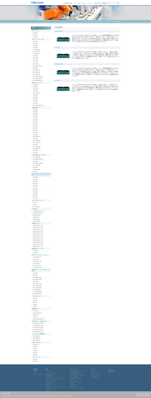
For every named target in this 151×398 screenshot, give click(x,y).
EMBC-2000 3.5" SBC (38, 244)
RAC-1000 (35, 183)
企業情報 (66, 3)
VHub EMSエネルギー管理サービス (78, 375)
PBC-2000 (35, 113)
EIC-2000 (35, 196)
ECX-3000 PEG (36, 49)
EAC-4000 (35, 190)
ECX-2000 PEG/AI (37, 66)
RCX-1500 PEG (36, 70)
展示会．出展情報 (37, 374)
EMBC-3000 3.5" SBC (38, 238)
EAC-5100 (57, 47)
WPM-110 (35, 361)
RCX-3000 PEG (36, 51)
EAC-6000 (35, 185)
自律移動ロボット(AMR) (75, 378)
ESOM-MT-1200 (36, 215)
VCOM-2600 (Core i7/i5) (38, 211)
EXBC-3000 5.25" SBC (38, 225)
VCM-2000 (35, 84)
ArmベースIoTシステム (37, 200)
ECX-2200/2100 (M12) (38, 159)
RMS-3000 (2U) (36, 338)
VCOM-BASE (36, 217)
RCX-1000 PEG (36, 72)
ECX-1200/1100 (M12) (38, 163)
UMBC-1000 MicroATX (38, 242)
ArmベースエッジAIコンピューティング (104, 21)
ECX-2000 (35, 97)
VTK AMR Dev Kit (37, 257)
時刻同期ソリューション (38, 248)
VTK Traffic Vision (37, 261)
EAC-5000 (35, 187)
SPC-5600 (35, 101)
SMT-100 (35, 304)
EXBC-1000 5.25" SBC (38, 240)
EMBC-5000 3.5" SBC (38, 231)
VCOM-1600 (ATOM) (37, 213)
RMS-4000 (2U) (36, 336)
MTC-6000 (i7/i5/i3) (37, 293)
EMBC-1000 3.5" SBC (38, 246)
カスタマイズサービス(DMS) (76, 388)
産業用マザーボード (37, 223)
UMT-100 (35, 300)
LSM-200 (35, 346)
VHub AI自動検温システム (76, 374)
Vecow (37, 2)
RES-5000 (35, 124)
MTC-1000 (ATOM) (37, 287)
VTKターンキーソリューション (39, 255)
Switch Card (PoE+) (37, 313)
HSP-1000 (35, 250)
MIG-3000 (35, 43)
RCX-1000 (35, 161)
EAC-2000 (35, 194)
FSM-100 (35, 352)
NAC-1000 (35, 181)
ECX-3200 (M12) (37, 157)
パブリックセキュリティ (75, 381)
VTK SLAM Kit (36, 263)
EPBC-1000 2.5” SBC (38, 234)
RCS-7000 (35, 171)
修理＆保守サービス (95, 377)
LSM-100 (35, 348)
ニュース (35, 372)
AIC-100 (35, 204)
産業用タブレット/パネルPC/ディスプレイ (40, 270)
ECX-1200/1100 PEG (38, 78)
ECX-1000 (35, 99)
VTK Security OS (37, 265)
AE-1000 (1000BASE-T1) (38, 319)
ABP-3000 (35, 130)
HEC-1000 (35, 91)
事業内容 (35, 371)
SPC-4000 (35, 138)
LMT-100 (35, 306)
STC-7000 (35, 273)
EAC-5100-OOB (59, 31)
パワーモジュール (36, 357)
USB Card (35, 317)
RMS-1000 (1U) (36, 340)
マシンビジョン (73, 380)
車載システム (73, 386)
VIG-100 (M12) (36, 142)
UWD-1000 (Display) (37, 277)
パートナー (90, 3)
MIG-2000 (35, 68)
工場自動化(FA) (73, 385)
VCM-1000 (35, 95)
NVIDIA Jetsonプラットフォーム (77, 371)
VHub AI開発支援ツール (75, 377)
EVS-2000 (35, 60)
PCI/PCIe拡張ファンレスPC (39, 155)
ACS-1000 (35, 177)
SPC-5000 (35, 134)
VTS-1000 (35, 252)
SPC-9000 (35, 115)
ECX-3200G (35, 89)
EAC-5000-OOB (59, 64)
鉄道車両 (72, 383)
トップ (88, 21)
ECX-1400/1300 (36, 165)
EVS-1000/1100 (36, 74)
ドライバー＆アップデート (97, 372)
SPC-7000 (35, 128)
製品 (71, 3)
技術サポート (94, 374)
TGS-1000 (35, 118)
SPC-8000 (35, 111)
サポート (84, 3)
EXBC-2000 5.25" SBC (38, 236)
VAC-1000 (35, 198)
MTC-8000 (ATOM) (37, 283)
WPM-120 (35, 359)
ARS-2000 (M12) (37, 140)
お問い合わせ (97, 3)
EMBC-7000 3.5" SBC (38, 229)
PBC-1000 (35, 126)
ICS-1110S (35, 35)
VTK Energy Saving (37, 267)
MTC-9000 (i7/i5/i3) (37, 279)
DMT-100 (35, 302)
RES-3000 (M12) (37, 136)
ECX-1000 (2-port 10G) (38, 327)
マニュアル (93, 371)
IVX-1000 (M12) (36, 53)
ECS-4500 (35, 144)
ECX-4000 (35, 86)
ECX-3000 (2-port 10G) (38, 323)
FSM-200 (35, 350)
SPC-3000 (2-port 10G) (38, 331)
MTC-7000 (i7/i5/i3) (37, 285)
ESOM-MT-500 (36, 219)
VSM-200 (35, 354)
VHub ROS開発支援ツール (76, 372)
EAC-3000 (35, 192)
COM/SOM (34, 209)
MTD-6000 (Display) (37, 291)
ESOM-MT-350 (36, 221)
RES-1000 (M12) (37, 148)
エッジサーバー (35, 30)
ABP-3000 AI (36, 64)
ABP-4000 (35, 120)
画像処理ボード (35, 308)
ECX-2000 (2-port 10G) (38, 325)
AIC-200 (35, 202)
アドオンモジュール (37, 296)
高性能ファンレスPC (37, 82)
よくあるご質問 (94, 375)
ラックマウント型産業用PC (38, 334)
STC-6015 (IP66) (37, 289)
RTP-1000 (35, 275)
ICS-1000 (35, 37)
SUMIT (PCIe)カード (37, 342)
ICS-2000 (35, 33)
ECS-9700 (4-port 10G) (38, 329)
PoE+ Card (35, 310)
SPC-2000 (35, 150)
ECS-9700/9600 (36, 169)
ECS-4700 (35, 122)
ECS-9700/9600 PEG (38, 80)
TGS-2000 (35, 41)
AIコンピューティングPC (38, 39)
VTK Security (36, 259)
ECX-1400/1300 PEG (38, 76)
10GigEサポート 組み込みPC (39, 321)
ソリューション (77, 3)
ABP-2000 (35, 152)
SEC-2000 (35, 167)
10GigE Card (36, 315)
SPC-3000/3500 (36, 146)
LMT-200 (35, 298)
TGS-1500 (35, 45)
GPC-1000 (35, 62)
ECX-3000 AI (36, 57)
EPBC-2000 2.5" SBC (38, 227)
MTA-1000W (36, 281)
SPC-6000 (35, 132)
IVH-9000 (35, 103)
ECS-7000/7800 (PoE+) (38, 105)
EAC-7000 (35, 179)
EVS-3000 (35, 47)
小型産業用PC (35, 107)
